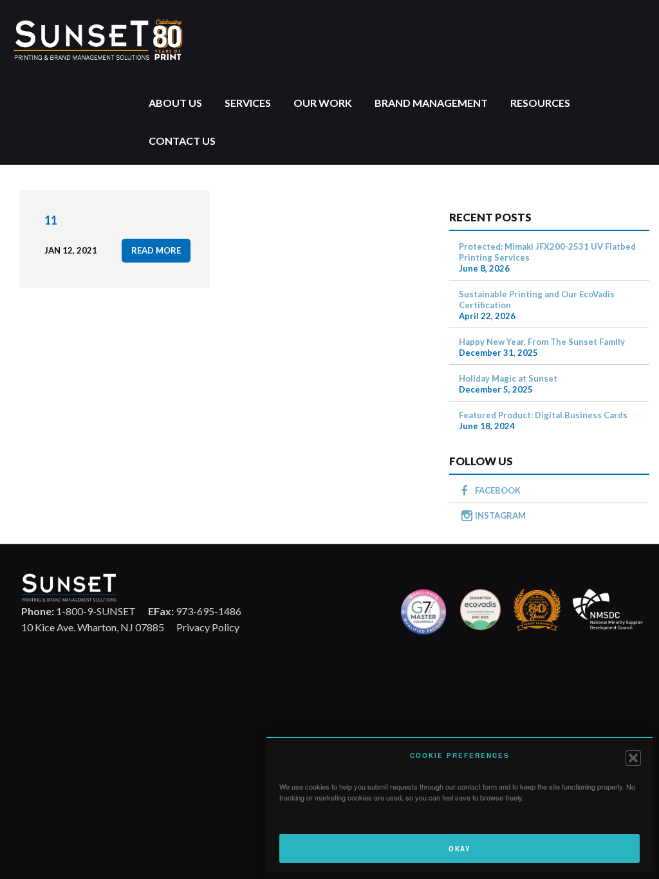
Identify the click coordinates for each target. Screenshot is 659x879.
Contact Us (182, 140)
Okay (459, 848)
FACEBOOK (498, 490)
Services (248, 103)
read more (156, 250)
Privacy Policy (207, 627)
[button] (633, 758)
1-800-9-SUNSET (78, 611)
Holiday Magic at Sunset (508, 378)
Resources (540, 103)
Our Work (322, 103)
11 (50, 220)
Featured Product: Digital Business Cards (543, 415)
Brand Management (431, 103)
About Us (175, 103)
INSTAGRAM (500, 515)
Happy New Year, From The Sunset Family (542, 342)
